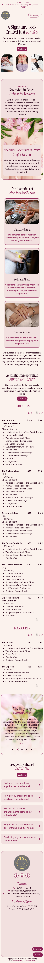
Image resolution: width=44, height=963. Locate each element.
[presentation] (12, 749)
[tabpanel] (22, 731)
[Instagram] (22, 875)
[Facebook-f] (16, 875)
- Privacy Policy (30, 961)
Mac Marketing (17, 961)
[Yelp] (27, 875)
